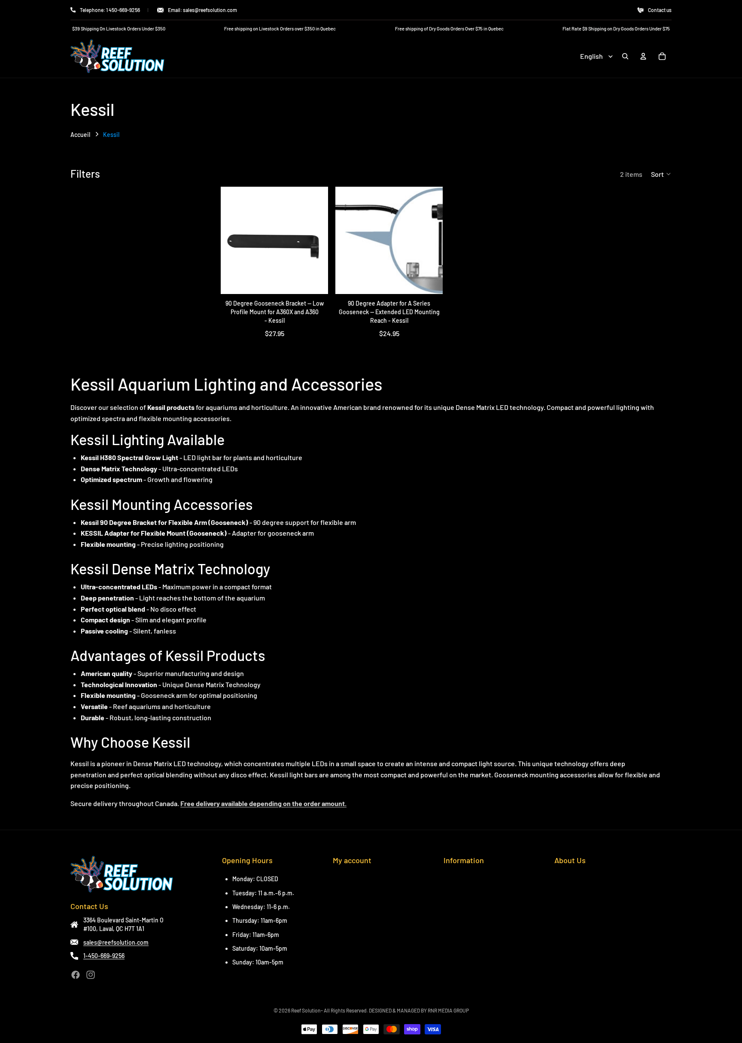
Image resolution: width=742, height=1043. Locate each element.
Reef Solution (306, 1010)
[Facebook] (75, 975)
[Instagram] (90, 975)
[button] (661, 173)
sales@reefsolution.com (116, 942)
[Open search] (625, 56)
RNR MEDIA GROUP (448, 1010)
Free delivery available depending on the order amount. (263, 803)
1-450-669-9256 (104, 955)
